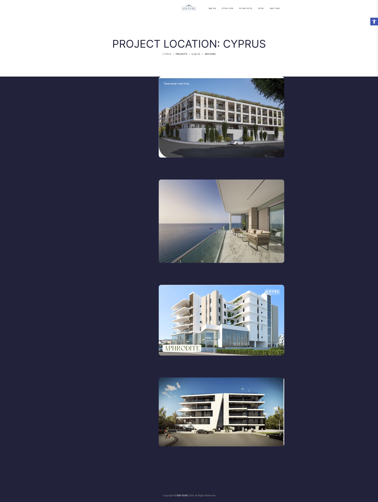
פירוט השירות (245, 8)
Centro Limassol (256, 167)
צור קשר (212, 8)
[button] (374, 21)
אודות (261, 8)
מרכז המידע (227, 8)
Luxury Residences (253, 272)
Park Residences (257, 456)
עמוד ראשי (275, 8)
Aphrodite (267, 365)
